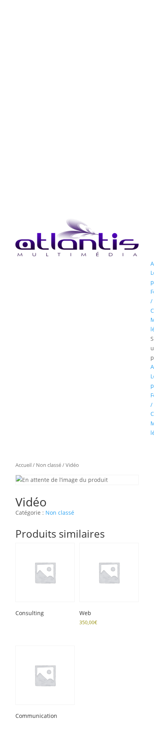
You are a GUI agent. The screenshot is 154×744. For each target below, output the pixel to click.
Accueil (23, 464)
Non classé (48, 464)
